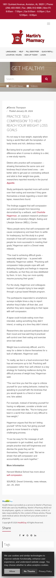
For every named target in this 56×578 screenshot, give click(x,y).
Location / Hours (14, 55)
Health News (16, 85)
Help (21, 51)
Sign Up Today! (31, 55)
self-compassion (14, 474)
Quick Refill (47, 51)
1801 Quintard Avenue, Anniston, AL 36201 (24, 4)
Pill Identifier (32, 51)
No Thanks (29, 571)
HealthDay (22, 522)
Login (43, 55)
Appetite (10, 182)
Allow (12, 571)
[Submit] (47, 79)
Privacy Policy (45, 571)
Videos (34, 85)
